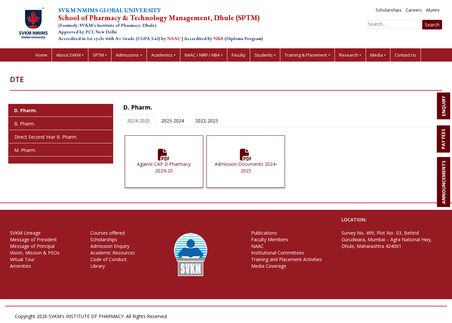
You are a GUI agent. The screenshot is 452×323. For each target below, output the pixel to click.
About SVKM (68, 55)
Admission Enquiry (109, 246)
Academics (162, 55)
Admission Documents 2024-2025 (246, 167)
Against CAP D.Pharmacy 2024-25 (164, 167)
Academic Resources (112, 253)
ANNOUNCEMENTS (443, 182)
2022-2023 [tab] (206, 120)
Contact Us (405, 55)
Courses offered (107, 233)
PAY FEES (443, 139)
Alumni (432, 10)
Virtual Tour (22, 259)
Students (263, 55)
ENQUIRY (443, 106)
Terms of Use (219, 316)
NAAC (257, 246)
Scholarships (389, 10)
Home (41, 55)
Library (97, 266)
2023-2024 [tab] (172, 120)
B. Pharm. (24, 123)
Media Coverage (268, 266)
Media (376, 55)
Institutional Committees (277, 253)
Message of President (33, 239)
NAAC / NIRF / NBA (202, 55)
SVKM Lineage (25, 233)
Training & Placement (306, 55)
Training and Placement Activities (286, 259)
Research (348, 55)
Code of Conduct (108, 259)
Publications (264, 233)
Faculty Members (269, 239)
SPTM (98, 55)
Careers (414, 10)
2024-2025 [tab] (138, 120)
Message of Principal (32, 246)
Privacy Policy (186, 316)
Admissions (127, 55)
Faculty (239, 55)
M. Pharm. (25, 150)
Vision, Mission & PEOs (35, 253)
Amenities (20, 266)
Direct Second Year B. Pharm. (45, 137)
